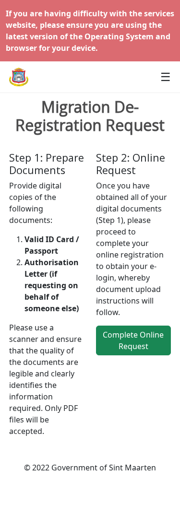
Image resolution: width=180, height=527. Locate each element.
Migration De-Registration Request (90, 116)
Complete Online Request (133, 340)
